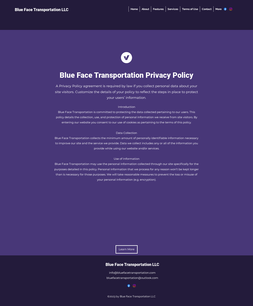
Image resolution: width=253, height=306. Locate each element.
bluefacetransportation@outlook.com (132, 278)
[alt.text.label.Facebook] (225, 9)
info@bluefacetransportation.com (132, 272)
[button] (127, 249)
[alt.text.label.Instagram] (231, 9)
